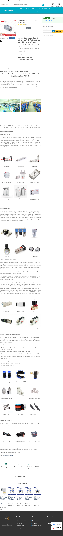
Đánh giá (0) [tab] (6, 68)
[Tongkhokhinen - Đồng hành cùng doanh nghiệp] (5, 4)
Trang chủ (23, 8)
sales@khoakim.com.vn (8, 455)
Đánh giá (28, 28)
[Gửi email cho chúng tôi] (1, 41)
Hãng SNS (47, 8)
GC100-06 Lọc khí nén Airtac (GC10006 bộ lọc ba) (20, 499)
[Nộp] (43, 5)
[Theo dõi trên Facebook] (10, 38)
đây (48, 26)
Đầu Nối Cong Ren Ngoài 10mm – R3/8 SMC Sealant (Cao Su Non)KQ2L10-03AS (3, 500)
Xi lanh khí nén (8, 17)
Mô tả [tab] (1, 68)
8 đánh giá (26, 25)
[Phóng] (1, 34)
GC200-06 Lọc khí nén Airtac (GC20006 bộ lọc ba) (28, 499)
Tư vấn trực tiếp (48, 35)
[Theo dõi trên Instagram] (12, 38)
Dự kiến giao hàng (49, 20)
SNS (23, 33)
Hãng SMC (40, 8)
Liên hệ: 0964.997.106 (40, 12)
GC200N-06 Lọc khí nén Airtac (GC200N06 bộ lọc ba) (37, 499)
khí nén (21, 33)
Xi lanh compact (15, 17)
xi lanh (25, 33)
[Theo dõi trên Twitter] (14, 38)
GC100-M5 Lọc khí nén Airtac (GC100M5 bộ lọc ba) (11, 499)
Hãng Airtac (31, 8)
